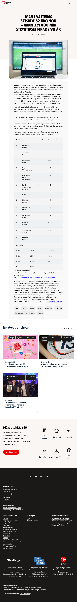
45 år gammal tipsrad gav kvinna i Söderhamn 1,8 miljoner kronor (54, 365)
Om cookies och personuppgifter (62, 521)
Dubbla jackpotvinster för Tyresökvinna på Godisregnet (17, 365)
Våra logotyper (8, 527)
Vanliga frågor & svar (9, 531)
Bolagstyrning (44, 457)
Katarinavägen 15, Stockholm (12, 510)
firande (32, 308)
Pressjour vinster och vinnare (12, 502)
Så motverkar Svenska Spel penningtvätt (12, 543)
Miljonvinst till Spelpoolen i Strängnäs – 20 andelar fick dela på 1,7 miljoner (15, 405)
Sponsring (6, 533)
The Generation (25, 594)
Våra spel (68, 457)
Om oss (5, 519)
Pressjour (6, 500)
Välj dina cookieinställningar (60, 519)
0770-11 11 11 (7, 492)
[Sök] (69, 3)
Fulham (39, 308)
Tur (28, 519)
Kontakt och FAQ (11, 452)
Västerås (40, 313)
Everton (24, 308)
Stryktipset (58, 308)
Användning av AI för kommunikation (10, 547)
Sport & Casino (32, 521)
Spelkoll (69, 437)
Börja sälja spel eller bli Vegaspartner (10, 522)
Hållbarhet (57, 437)
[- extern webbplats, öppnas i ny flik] (30, 476)
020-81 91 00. (17, 576)
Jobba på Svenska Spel (10, 529)
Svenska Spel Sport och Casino (25, 313)
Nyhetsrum (6, 525)
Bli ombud (44, 437)
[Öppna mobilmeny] (73, 3)
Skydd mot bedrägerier (10, 540)
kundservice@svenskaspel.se (12, 494)
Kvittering (48, 308)
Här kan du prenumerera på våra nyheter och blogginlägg (35, 277)
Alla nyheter (65, 328)
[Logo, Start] (6, 3)
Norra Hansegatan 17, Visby (12, 508)
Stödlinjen (21, 574)
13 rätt (17, 308)
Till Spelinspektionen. (39, 574)
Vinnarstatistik (56, 457)
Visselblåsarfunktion (58, 525)
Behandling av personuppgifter (62, 523)
